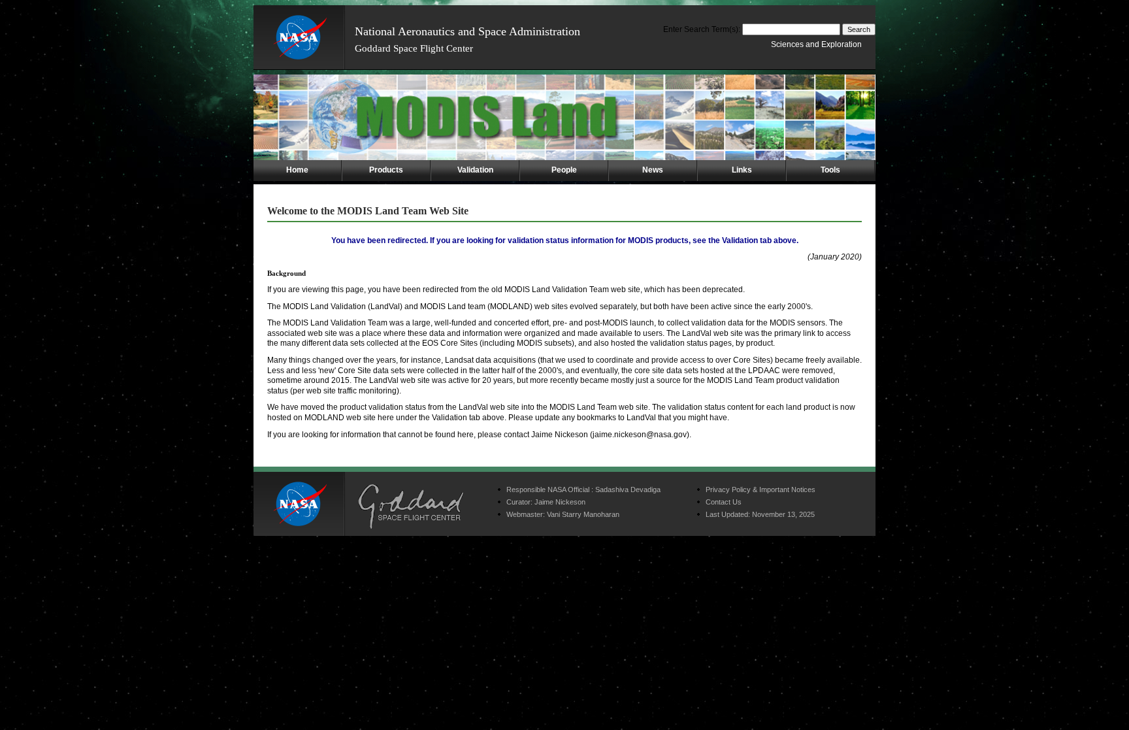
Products (386, 169)
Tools (830, 169)
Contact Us (724, 502)
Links (742, 169)
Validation (475, 169)
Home (297, 169)
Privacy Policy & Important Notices (760, 489)
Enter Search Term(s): (701, 29)
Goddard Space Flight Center (414, 48)
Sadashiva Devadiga (628, 489)
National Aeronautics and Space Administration (467, 31)
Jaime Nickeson (559, 502)
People (564, 169)
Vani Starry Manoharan (583, 514)
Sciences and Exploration (816, 44)
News (652, 169)
